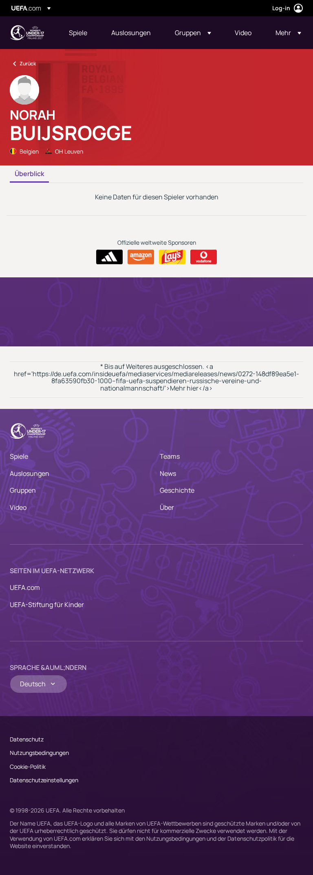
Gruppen (23, 490)
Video (18, 507)
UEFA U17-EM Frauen (27, 32)
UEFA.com (25, 587)
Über (167, 507)
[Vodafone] (203, 257)
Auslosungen (29, 473)
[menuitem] (80, 32)
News (168, 473)
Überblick (29, 174)
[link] (78, 32)
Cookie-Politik (28, 766)
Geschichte (177, 490)
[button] (193, 32)
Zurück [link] (28, 63)
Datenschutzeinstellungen (44, 780)
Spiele (19, 456)
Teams (170, 456)
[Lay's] (172, 257)
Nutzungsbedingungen (39, 753)
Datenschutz (27, 739)
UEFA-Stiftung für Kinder (47, 604)
